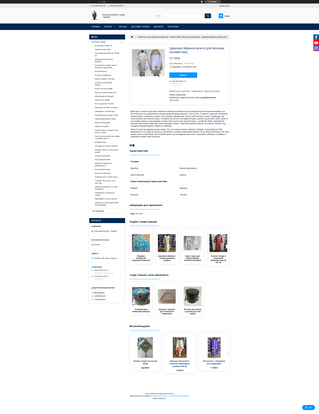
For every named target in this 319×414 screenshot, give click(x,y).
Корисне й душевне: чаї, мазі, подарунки (106, 188)
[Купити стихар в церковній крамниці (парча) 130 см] (218, 240)
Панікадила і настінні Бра (105, 111)
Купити (183, 75)
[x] (133, 146)
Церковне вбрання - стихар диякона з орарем (167, 258)
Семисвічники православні (105, 119)
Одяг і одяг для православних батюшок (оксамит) (192, 258)
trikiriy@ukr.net (99, 292)
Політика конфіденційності (180, 396)
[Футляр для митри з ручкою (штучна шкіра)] (192, 294)
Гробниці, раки (100, 142)
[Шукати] (208, 15)
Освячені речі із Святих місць (106, 177)
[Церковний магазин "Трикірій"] (94, 20)
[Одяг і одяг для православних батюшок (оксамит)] (192, 240)
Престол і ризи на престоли (105, 92)
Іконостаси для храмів (103, 89)
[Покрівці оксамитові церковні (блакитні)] (141, 240)
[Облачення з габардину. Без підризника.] (214, 345)
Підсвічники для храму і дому (106, 115)
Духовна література (103, 173)
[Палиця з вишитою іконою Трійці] (145, 345)
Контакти (158, 27)
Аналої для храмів (102, 100)
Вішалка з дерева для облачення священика (167, 311)
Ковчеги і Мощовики (102, 123)
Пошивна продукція (102, 156)
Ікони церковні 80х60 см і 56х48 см (107, 54)
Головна (95, 27)
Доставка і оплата (140, 27)
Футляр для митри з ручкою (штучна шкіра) (193, 311)
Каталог (108, 27)
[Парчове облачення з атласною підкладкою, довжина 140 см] (179, 345)
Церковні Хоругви (102, 126)
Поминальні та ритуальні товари (104, 194)
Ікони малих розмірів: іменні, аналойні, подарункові (106, 66)
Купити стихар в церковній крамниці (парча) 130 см (219, 259)
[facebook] (131, 146)
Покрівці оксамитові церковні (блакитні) (141, 258)
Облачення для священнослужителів (153, 37)
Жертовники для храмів (104, 96)
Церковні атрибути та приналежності (103, 164)
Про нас (123, 27)
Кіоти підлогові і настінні (104, 104)
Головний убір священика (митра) (141, 310)
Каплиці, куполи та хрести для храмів (107, 151)
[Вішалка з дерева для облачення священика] (167, 294)
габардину (216, 116)
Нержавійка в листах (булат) (106, 199)
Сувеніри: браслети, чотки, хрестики (105, 182)
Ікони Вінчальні (101, 71)
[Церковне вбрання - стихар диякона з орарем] (167, 240)
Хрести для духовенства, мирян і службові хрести (107, 137)
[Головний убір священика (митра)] (141, 294)
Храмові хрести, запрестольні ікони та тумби (106, 131)
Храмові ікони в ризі (103, 49)
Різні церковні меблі (102, 159)
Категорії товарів (99, 42)
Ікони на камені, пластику (104, 79)
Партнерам (173, 27)
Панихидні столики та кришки (106, 107)
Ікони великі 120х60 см (103, 46)
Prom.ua (171, 394)
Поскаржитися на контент (160, 396)
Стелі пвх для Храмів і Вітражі (104, 84)
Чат (310, 408)
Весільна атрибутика (103, 75)
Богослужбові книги (102, 169)
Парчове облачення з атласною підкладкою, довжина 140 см (180, 363)
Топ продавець (98, 211)
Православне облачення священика (185, 37)
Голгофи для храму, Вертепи (106, 146)
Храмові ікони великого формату (104, 60)
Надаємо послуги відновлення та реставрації (107, 204)
